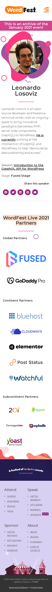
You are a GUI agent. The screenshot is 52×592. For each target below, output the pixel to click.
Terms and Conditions (18, 587)
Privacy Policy (37, 587)
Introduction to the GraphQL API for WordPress (22, 166)
